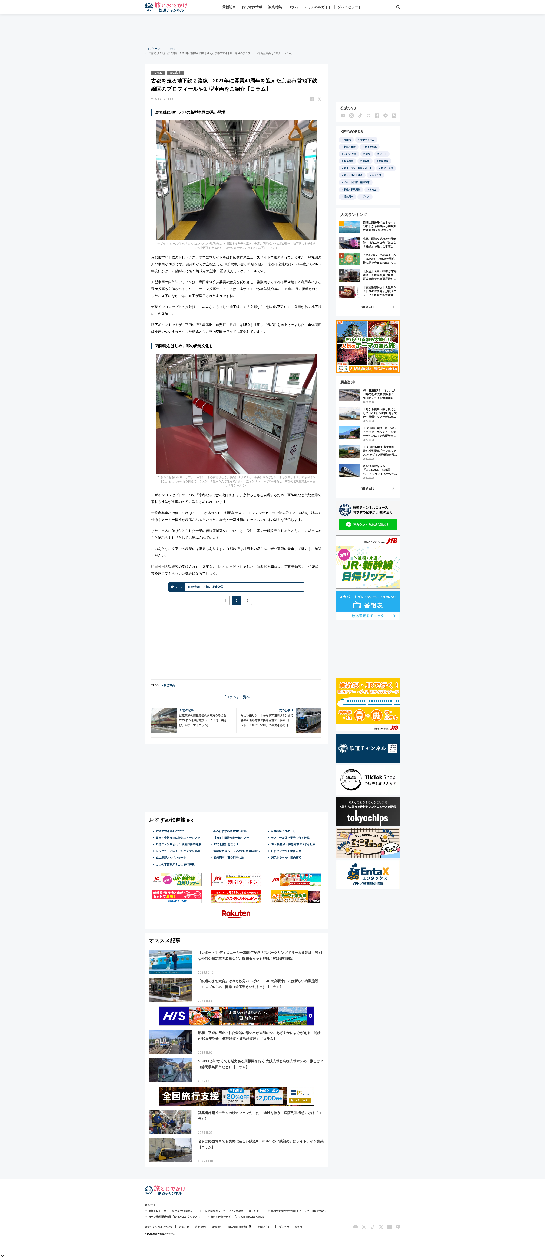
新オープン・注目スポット (358, 168)
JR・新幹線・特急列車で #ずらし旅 (293, 844)
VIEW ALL (367, 307)
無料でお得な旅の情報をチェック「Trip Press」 (299, 1210)
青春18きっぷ (367, 139)
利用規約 (200, 1226)
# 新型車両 (168, 685)
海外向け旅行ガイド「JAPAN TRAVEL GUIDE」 (239, 1216)
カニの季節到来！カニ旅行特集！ (176, 864)
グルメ (366, 196)
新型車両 (383, 161)
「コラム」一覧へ (236, 697)
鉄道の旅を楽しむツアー (171, 831)
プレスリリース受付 (290, 1226)
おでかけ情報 (252, 7)
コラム (293, 7)
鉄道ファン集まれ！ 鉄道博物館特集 (178, 844)
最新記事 (229, 7)
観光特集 (275, 7)
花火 (368, 154)
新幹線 (366, 161)
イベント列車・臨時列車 (357, 182)
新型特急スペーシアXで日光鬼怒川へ (236, 851)
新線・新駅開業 (352, 189)
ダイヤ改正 (371, 146)
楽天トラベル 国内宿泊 (286, 857)
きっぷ (373, 189)
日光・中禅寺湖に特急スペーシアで (178, 837)
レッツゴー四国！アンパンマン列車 (178, 851)
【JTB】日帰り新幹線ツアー (231, 837)
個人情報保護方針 (238, 1226)
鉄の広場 (175, 72)
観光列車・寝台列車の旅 (229, 857)
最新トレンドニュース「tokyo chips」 (170, 1210)
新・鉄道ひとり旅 (353, 175)
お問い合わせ (265, 1226)
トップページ (152, 48)
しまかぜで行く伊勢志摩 (286, 851)
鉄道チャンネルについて (159, 1226)
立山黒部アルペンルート (171, 857)
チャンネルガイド (317, 7)
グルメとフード (349, 7)
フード (383, 154)
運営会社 (217, 1226)
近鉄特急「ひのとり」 (284, 831)
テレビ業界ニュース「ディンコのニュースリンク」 (232, 1210)
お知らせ (184, 1226)
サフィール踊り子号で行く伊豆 (290, 837)
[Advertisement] (272, 29)
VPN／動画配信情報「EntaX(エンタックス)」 (174, 1216)
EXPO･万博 (350, 154)
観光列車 (348, 161)
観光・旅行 (387, 168)
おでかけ (376, 175)
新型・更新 (350, 146)
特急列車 (348, 196)
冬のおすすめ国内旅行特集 (230, 831)
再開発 (347, 139)
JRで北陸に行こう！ (226, 844)
